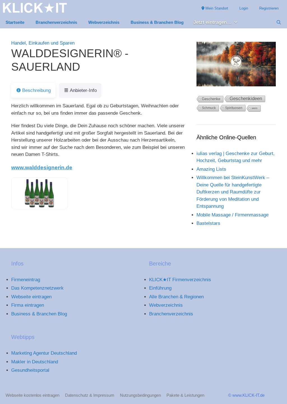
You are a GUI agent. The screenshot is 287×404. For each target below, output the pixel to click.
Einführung (160, 288)
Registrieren (269, 8)
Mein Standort (216, 8)
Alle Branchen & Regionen (176, 296)
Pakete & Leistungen (185, 395)
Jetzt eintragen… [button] (212, 22)
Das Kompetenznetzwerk (37, 288)
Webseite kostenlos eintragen (32, 395)
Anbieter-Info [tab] (83, 90)
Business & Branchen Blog (157, 22)
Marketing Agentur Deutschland (44, 353)
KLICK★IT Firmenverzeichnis (180, 279)
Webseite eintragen (31, 296)
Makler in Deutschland (34, 361)
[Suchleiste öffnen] (278, 22)
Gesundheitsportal (30, 370)
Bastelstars (208, 223)
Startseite (15, 22)
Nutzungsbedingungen (140, 395)
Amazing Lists (211, 169)
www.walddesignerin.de (41, 167)
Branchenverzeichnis (56, 22)
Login (243, 8)
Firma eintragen (27, 305)
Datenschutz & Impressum (89, 395)
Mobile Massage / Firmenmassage (232, 215)
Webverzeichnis (103, 22)
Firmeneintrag (25, 279)
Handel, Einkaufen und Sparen (43, 43)
